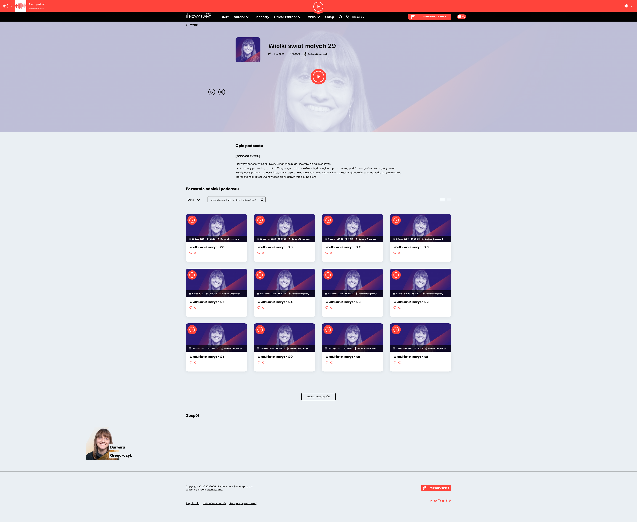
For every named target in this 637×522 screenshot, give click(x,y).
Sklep (329, 16)
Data (190, 199)
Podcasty (261, 16)
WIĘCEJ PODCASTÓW (318, 396)
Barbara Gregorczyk (317, 53)
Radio (311, 16)
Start (225, 16)
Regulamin (192, 503)
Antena (239, 16)
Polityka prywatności (242, 503)
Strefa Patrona (285, 16)
